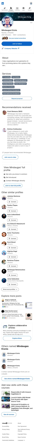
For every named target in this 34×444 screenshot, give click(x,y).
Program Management (21, 80)
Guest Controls (22, 437)
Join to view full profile (13, 185)
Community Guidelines (8, 440)
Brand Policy (5, 437)
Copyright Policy (22, 434)
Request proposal (17, 98)
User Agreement (22, 426)
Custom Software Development (11, 90)
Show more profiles (9, 289)
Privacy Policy (6, 429)
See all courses (9, 414)
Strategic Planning (8, 83)
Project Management (20, 83)
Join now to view (10, 157)
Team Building (16, 77)
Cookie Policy (5, 434)
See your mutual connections (17, 38)
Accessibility (5, 426)
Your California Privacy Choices (24, 430)
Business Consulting (8, 87)
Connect (13, 201)
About (19, 423)
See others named (17, 379)
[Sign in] (31, 3)
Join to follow (17, 44)
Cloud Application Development (11, 93)
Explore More (17, 338)
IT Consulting (6, 77)
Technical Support (8, 80)
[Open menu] (31, 22)
